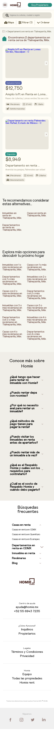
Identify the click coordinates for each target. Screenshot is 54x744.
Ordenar (45, 22)
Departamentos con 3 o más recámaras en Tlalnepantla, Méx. (12, 321)
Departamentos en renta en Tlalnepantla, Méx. (12, 227)
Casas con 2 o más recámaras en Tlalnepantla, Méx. (12, 293)
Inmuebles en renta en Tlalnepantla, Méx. (12, 215)
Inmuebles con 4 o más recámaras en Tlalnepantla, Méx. (37, 319)
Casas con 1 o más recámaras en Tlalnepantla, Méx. (36, 267)
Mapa (11, 22)
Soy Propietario (39, 5)
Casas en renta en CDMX (24, 530)
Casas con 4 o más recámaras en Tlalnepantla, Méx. (12, 334)
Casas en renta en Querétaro (26, 534)
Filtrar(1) (27, 22)
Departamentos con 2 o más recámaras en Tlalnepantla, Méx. (36, 294)
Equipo (27, 674)
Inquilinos (27, 629)
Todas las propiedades (27, 678)
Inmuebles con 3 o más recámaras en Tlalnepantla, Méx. (12, 307)
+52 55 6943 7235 (27, 611)
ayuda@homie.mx (27, 607)
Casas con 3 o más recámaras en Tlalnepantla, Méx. (37, 307)
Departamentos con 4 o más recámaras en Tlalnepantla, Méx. (36, 335)
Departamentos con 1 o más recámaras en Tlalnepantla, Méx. (12, 280)
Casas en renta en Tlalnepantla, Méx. (36, 214)
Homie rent (27, 682)
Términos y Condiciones (27, 651)
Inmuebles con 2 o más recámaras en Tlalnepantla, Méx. (37, 279)
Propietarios (27, 633)
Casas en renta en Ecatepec (26, 539)
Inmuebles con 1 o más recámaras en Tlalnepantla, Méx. (12, 267)
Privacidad (27, 656)
